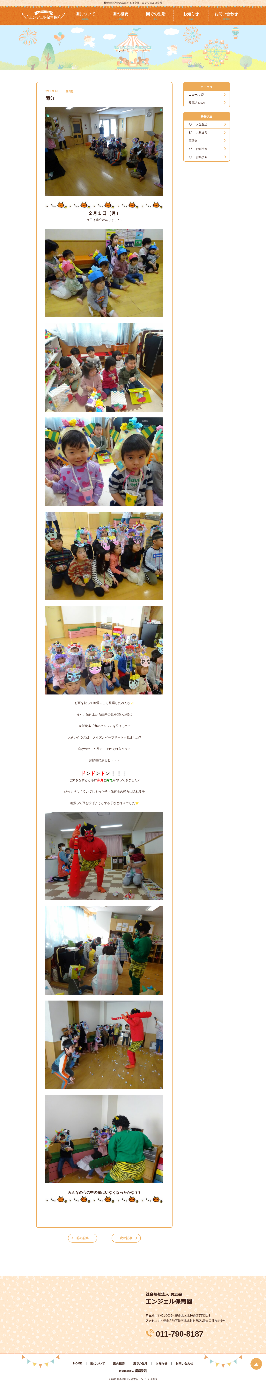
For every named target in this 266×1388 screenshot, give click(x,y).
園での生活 (140, 1363)
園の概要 (119, 1363)
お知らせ (161, 1363)
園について (97, 1363)
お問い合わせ (184, 1363)
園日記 (69, 91)
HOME (77, 1363)
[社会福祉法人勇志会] (43, 14)
